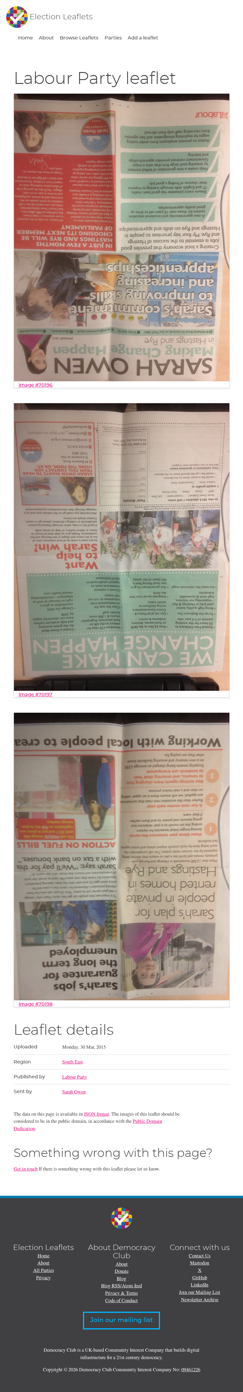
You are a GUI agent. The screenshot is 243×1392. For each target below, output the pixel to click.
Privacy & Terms (121, 1293)
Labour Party (74, 1077)
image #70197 (35, 694)
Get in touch (26, 1168)
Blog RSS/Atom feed (121, 1285)
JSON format (96, 1114)
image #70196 (35, 385)
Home (25, 38)
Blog (121, 1278)
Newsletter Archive (199, 1299)
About (46, 38)
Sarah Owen (74, 1091)
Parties (113, 38)
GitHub (199, 1277)
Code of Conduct (121, 1300)
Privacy (43, 1277)
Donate (122, 1271)
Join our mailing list (121, 1320)
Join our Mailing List (199, 1292)
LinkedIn (199, 1284)
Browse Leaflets (79, 38)
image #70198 (35, 1004)
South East (72, 1061)
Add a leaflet (143, 38)
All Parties (43, 1270)
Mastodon (199, 1262)
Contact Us (199, 1255)
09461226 (190, 1369)
